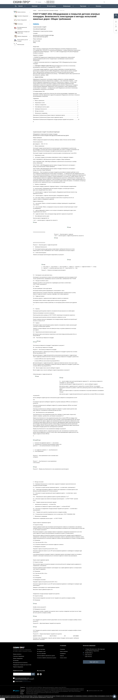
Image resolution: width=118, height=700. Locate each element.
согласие (31, 678)
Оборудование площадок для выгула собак (23, 32)
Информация (66, 6)
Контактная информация (89, 645)
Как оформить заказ (41, 651)
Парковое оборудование (22, 36)
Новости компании (64, 651)
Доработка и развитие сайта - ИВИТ (95, 690)
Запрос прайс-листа (94, 661)
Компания (34, 6)
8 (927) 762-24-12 (50, 2)
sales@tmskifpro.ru (89, 652)
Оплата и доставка (41, 649)
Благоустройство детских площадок (22, 40)
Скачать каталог (63, 657)
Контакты (98, 6)
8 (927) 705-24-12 (50, 1)
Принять (2, 699)
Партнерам (83, 6)
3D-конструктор (51, 6)
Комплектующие (20, 44)
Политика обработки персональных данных (46, 655)
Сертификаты (63, 653)
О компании (63, 645)
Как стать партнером (41, 653)
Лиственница (20, 23)
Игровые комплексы (21, 12)
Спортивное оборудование (22, 16)
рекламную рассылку (27, 681)
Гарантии (62, 655)
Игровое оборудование (22, 19)
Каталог (21, 6)
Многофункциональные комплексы (22, 28)
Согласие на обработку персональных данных (46, 657)
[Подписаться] (33, 674)
